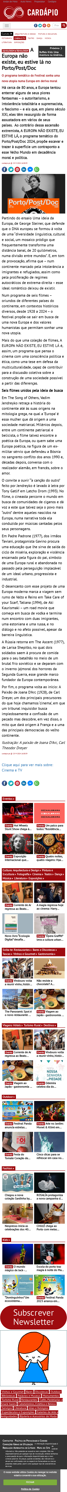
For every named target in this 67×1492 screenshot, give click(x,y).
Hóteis (17, 1025)
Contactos (8, 1440)
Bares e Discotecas (44, 949)
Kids (5, 1240)
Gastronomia (46, 954)
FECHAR (30, 1482)
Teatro (48, 874)
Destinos (49, 1025)
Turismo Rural (32, 1025)
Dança (58, 874)
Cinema (36, 874)
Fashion (7, 1168)
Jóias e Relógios (38, 1408)
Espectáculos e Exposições (18, 1412)
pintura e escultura (47, 33)
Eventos (8, 798)
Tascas (7, 954)
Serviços (7, 1408)
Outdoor (8, 1096)
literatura (7, 42)
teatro (31, 38)
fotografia (7, 38)
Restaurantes (22, 949)
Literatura (20, 878)
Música (7, 878)
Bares (29, 1392)
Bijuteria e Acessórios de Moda (38, 1416)
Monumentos (51, 1395)
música (48, 38)
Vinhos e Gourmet (24, 954)
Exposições (35, 878)
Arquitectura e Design (26, 870)
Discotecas (41, 1392)
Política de (30, 1489)
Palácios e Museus (29, 1395)
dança (39, 38)
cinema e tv (19, 38)
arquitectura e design (25, 33)
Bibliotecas (8, 1395)
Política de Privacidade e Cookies (31, 1440)
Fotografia (23, 874)
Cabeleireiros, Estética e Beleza (37, 1404)
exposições (19, 42)
